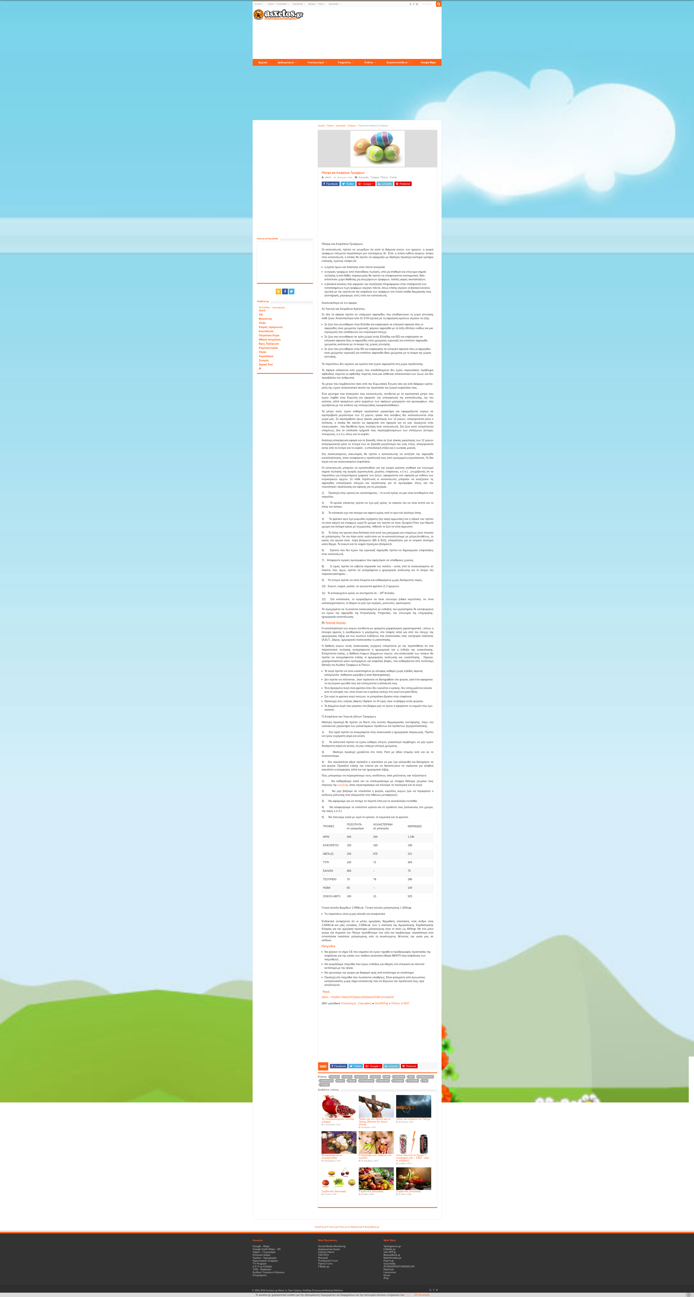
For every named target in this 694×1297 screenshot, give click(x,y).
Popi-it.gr (333, 1227)
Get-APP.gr (390, 1252)
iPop (386, 1278)
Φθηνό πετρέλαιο (270, 339)
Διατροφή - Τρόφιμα (346, 125)
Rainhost (389, 1269)
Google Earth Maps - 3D (266, 1249)
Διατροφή (333, 4)
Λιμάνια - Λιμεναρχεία (264, 1257)
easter (335, 1077)
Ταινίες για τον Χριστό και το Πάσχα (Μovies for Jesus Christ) (374, 1122)
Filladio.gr (323, 1266)
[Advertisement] (372, 33)
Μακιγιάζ (323, 1257)
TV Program (260, 1263)
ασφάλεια (399, 1077)
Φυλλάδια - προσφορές (272, 307)
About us (282, 1290)
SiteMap (306, 1290)
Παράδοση (297, 4)
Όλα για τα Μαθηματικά (351, 1227)
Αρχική (321, 125)
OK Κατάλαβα (422, 1294)
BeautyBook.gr (392, 1254)
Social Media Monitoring (332, 1246)
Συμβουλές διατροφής (408, 1191)
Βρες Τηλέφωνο (269, 343)
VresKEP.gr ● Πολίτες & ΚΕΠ (392, 1003)
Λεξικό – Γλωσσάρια (277, 4)
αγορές (376, 1077)
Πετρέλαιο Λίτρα (269, 335)
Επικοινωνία (318, 1290)
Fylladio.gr (389, 1249)
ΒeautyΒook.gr (372, 1227)
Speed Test (266, 364)
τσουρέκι (413, 1081)
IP (260, 368)
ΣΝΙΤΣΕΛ (323, 1254)
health (347, 1077)
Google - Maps (261, 1246)
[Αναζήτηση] (439, 4)
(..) (408, 1294)
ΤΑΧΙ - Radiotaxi (262, 1269)
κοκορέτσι (326, 1081)
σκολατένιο (366, 1081)
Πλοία (262, 351)
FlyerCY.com (325, 1263)
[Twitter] (417, 4)
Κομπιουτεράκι (268, 347)
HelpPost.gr (320, 1227)
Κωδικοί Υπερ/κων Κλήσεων (268, 1272)
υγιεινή (325, 1085)
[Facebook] (414, 4)
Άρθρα (330, 125)
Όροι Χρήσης (295, 1290)
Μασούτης (265, 318)
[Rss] (410, 4)
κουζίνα (342, 784)
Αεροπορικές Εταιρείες (265, 1260)
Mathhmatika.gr (392, 1257)
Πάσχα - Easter (389, 177)
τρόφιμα (398, 1081)
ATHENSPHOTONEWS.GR (399, 1266)
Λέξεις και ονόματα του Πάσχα (413, 1119)
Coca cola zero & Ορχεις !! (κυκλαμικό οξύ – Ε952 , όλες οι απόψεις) (412, 1158)
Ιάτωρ (387, 1275)
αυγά (411, 1077)
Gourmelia (389, 1263)
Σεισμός (264, 360)
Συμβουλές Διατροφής (334, 1191)
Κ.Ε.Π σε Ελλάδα (262, 1266)
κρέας (340, 1081)
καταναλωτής (426, 1077)
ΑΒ (261, 314)
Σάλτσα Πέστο (326, 1252)
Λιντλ (262, 310)
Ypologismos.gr (392, 1246)
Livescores (390, 1272)
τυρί (425, 1081)
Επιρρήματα (259, 1275)
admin (328, 177)
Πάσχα (352, 1081)
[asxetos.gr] (278, 14)
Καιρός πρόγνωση (270, 327)
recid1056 (361, 1077)
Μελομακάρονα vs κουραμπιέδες (332, 1156)
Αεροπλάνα (266, 356)
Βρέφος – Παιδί (315, 4)
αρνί (387, 1077)
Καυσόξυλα (266, 331)
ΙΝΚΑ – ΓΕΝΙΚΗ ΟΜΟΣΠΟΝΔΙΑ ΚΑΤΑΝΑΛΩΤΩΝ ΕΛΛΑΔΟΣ (358, 997)
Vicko (262, 322)
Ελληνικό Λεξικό (261, 1254)
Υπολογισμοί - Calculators (356, 1003)
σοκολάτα (383, 1081)
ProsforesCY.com (328, 1260)
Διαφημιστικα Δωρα (329, 1249)
